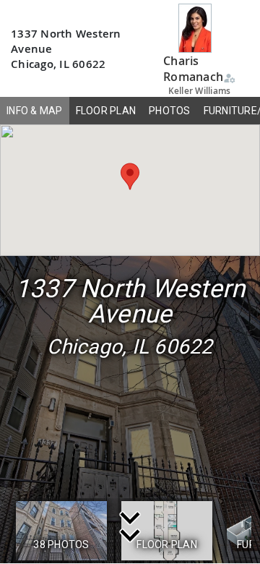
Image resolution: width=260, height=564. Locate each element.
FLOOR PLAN (106, 110)
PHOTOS (170, 110)
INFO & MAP (34, 110)
